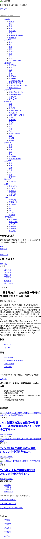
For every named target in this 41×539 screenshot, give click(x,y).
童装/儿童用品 (14, 133)
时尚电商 (12, 200)
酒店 (10, 175)
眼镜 (10, 124)
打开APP (3, 9)
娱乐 (10, 170)
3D (10, 207)
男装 (10, 106)
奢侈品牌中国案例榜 (16, 35)
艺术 (10, 168)
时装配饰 (7, 101)
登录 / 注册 (4, 255)
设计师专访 (13, 188)
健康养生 (12, 177)
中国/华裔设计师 (15, 111)
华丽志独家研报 (15, 94)
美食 (10, 163)
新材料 (11, 213)
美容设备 (12, 156)
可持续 (11, 140)
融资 (10, 67)
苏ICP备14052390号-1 (8, 500)
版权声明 (12, 229)
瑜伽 (10, 47)
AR (10, 208)
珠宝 (10, 24)
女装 (10, 104)
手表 (10, 26)
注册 (5, 249)
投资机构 (12, 78)
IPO (10, 72)
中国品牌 (12, 108)
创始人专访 (13, 186)
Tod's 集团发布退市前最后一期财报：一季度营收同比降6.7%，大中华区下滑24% (20, 426)
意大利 (7, 347)
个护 (10, 152)
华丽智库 (12, 97)
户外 (10, 44)
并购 (10, 70)
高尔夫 (11, 51)
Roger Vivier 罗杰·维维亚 (13, 361)
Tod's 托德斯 (9, 364)
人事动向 (12, 193)
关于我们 (7, 485)
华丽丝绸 (12, 38)
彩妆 (10, 147)
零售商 (11, 122)
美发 (10, 154)
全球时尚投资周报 (16, 81)
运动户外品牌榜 (15, 60)
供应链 (11, 138)
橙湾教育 (7, 487)
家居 (10, 165)
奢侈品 (7, 19)
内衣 (10, 131)
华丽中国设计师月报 (16, 115)
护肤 (10, 145)
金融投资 (7, 63)
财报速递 (12, 65)
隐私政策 (12, 231)
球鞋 (10, 58)
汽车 (10, 28)
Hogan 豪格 (8, 357)
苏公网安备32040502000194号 (11, 508)
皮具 (10, 127)
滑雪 (10, 54)
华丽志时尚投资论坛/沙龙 (18, 85)
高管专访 (12, 191)
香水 (10, 149)
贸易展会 (12, 120)
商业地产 (7, 179)
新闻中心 (12, 226)
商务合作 (12, 224)
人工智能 (12, 204)
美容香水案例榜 (15, 159)
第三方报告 (13, 99)
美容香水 (7, 143)
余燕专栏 (12, 195)
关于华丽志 (8, 217)
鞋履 (10, 129)
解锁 (1, 246)
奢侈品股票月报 (15, 83)
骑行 (10, 56)
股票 (10, 74)
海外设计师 (13, 113)
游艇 (10, 33)
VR (10, 210)
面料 (10, 136)
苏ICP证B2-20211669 (8, 504)
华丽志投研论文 (15, 88)
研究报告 (7, 90)
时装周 (11, 117)
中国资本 (12, 76)
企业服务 (12, 215)
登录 (1, 249)
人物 (6, 184)
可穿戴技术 (13, 202)
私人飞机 (12, 31)
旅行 (10, 172)
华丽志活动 (13, 222)
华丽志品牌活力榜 (16, 92)
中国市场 (7, 344)
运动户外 (7, 40)
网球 (10, 49)
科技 (6, 197)
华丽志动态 (8, 492)
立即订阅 (3, 264)
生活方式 (7, 161)
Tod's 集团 (8, 367)
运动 (10, 42)
